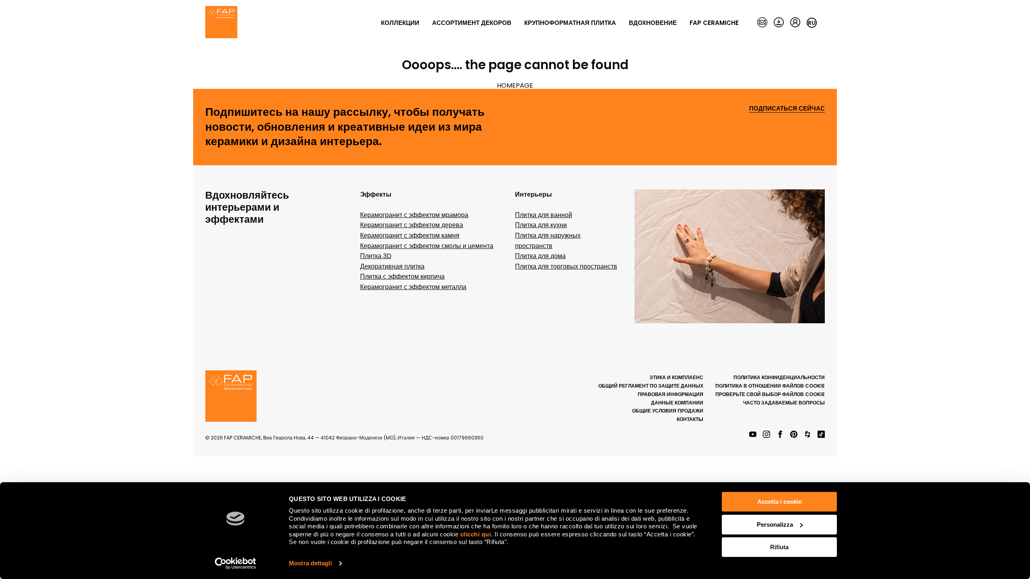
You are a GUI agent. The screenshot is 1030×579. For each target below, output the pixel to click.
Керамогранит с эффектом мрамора (414, 215)
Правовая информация (670, 394)
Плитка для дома (540, 256)
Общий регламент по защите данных (650, 385)
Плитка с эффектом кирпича (402, 276)
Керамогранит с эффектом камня (409, 235)
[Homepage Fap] (221, 23)
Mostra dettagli (310, 563)
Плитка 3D (375, 256)
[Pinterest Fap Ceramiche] (793, 434)
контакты (690, 419)
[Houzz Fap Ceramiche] (807, 434)
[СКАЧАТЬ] (779, 23)
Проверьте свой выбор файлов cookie (770, 394)
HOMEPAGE (515, 85)
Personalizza (775, 524)
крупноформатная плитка (570, 22)
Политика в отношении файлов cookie (770, 385)
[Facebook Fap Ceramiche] (780, 434)
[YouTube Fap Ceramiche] (752, 434)
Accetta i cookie (779, 501)
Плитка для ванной (543, 215)
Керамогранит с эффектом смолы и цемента (426, 245)
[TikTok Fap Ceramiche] (821, 434)
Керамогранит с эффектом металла (413, 287)
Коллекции (400, 22)
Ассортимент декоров (471, 22)
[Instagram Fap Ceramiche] (766, 434)
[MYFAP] (795, 23)
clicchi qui (475, 534)
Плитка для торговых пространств (566, 266)
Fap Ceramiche (714, 22)
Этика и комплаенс (676, 377)
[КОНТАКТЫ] (762, 23)
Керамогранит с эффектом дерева (411, 225)
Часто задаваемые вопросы (784, 402)
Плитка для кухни (541, 225)
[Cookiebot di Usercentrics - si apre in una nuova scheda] (235, 563)
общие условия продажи (667, 410)
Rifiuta (779, 547)
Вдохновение (653, 22)
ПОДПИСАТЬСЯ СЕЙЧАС (787, 109)
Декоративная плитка (392, 266)
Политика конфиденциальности (779, 377)
